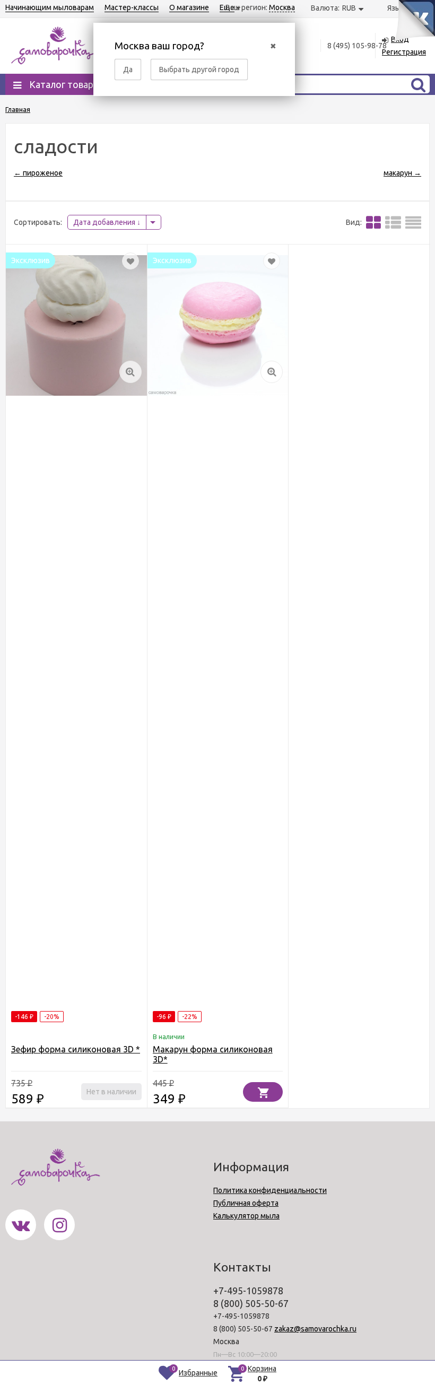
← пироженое (38, 173)
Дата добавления (105, 222)
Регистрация (404, 52)
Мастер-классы (132, 7)
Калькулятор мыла (246, 1216)
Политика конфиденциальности (270, 1190)
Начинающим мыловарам (49, 7)
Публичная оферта (246, 1203)
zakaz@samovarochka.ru (315, 1329)
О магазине (189, 7)
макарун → (402, 173)
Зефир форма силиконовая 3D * (75, 1049)
